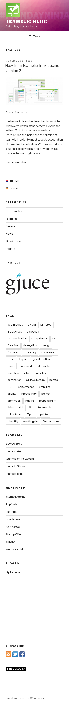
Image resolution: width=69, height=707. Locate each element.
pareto (53, 380)
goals (11, 366)
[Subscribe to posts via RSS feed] (8, 656)
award (32, 324)
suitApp (10, 542)
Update (10, 248)
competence (39, 338)
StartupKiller (13, 534)
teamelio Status (15, 466)
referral (29, 400)
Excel (11, 359)
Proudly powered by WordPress (25, 698)
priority (12, 393)
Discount (13, 352)
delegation (30, 345)
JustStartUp (13, 527)
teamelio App (14, 451)
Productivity (29, 393)
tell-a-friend (15, 414)
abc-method (15, 324)
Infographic (44, 366)
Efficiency (30, 352)
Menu (36, 36)
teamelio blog (26, 21)
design (46, 345)
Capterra (11, 511)
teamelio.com (14, 474)
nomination (14, 380)
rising (11, 407)
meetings (42, 373)
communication (17, 338)
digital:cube (13, 572)
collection (33, 331)
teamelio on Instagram (20, 458)
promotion (14, 400)
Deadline (13, 345)
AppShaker (13, 504)
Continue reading (16, 162)
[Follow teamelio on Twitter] (15, 656)
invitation (13, 373)
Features (11, 218)
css (54, 338)
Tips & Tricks (14, 241)
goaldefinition (41, 359)
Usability (13, 421)
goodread (25, 366)
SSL (30, 407)
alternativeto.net (16, 496)
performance (26, 387)
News (9, 233)
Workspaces (51, 421)
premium (44, 387)
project (45, 393)
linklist (27, 373)
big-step (46, 324)
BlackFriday (15, 331)
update (43, 414)
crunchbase (13, 519)
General (10, 226)
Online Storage (35, 380)
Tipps (30, 414)
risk (21, 407)
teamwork (44, 407)
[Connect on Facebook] (22, 656)
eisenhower (48, 352)
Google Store (14, 443)
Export (23, 359)
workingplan (30, 421)
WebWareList (14, 549)
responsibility (47, 400)
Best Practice (14, 211)
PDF (10, 387)
